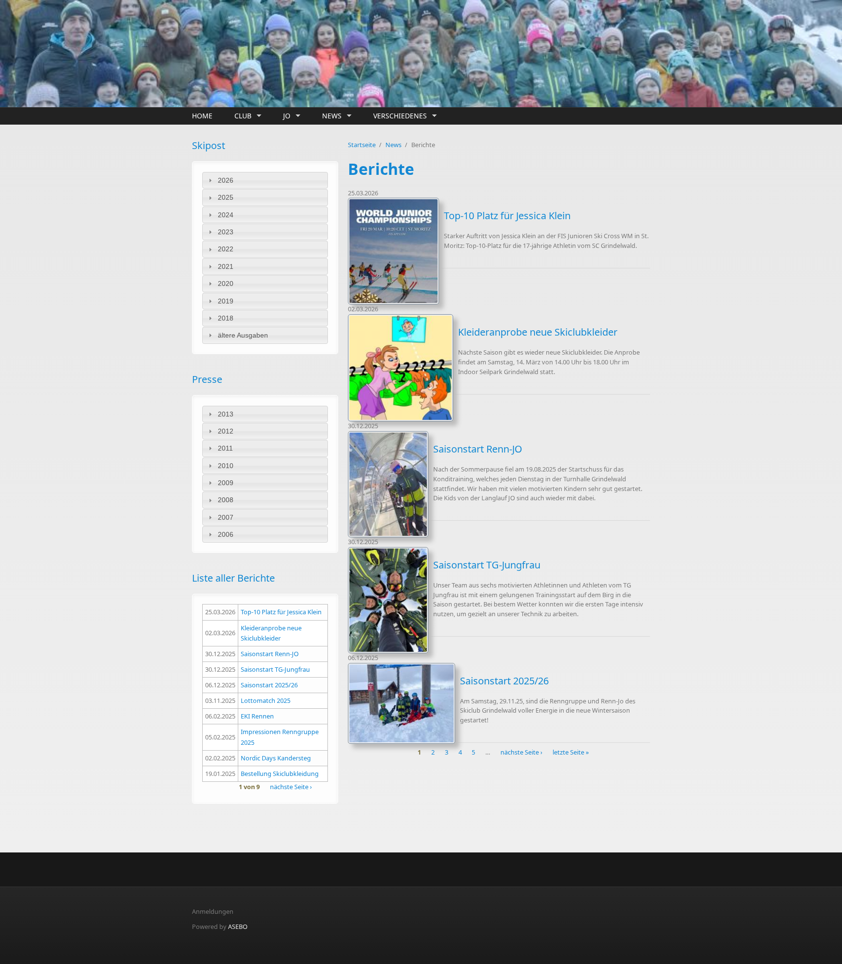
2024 (225, 215)
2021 (225, 266)
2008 (225, 500)
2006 (225, 534)
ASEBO (238, 926)
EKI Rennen (257, 716)
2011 (225, 448)
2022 (225, 249)
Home (202, 115)
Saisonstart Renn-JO (270, 653)
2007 (225, 517)
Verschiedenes (397, 116)
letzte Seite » (571, 752)
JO (284, 116)
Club (240, 116)
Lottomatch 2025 (265, 700)
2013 (225, 414)
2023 (225, 232)
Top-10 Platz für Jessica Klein (281, 611)
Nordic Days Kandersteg (276, 758)
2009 (225, 483)
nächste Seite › (291, 786)
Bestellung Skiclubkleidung (280, 773)
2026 (225, 180)
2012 (225, 431)
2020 (225, 283)
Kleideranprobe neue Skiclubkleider (537, 332)
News (329, 116)
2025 (225, 197)
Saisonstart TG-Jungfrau (275, 669)
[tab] (265, 180)
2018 (225, 318)
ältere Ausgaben (243, 335)
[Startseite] (343, 53)
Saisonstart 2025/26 (269, 684)
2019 (225, 301)
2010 (225, 466)
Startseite (362, 144)
